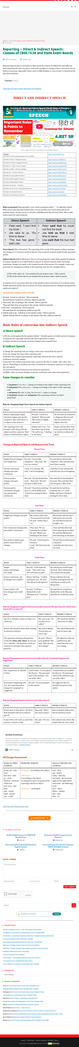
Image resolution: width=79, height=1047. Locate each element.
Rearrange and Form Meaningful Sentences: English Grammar (20, 846)
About (56, 1040)
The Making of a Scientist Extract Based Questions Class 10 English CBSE (24, 932)
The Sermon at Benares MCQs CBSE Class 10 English (18, 939)
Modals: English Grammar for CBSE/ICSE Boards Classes (20, 836)
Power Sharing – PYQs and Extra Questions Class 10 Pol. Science (21, 957)
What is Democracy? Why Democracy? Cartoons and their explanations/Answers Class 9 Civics (36, 1014)
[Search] (73, 905)
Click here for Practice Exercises (16, 806)
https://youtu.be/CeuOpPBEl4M (57, 182)
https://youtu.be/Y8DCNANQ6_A (57, 172)
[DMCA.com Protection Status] (54, 1043)
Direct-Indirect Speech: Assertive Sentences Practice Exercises (37, 1011)
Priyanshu (5, 989)
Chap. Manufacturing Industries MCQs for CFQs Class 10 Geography (22, 942)
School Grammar (9, 42)
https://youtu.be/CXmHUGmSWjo (57, 185)
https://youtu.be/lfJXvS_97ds (56, 154)
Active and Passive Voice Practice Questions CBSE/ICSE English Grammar (58, 846)
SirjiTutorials (32, 1043)
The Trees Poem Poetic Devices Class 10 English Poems (22, 985)
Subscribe (56, 914)
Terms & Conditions (41, 1040)
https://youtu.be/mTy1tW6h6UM (57, 166)
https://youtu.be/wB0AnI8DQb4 (57, 195)
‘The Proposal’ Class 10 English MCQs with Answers (17, 961)
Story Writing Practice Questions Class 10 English (25, 989)
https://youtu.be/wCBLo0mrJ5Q (57, 169)
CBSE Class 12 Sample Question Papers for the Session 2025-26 (21, 945)
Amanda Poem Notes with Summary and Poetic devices (23, 1004)
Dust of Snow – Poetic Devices (21, 1007)
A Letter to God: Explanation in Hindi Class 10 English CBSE (26, 1001)
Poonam (5, 1001)
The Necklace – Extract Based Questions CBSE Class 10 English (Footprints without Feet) (28, 936)
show (15, 80)
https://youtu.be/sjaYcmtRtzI (56, 192)
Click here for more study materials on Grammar (22, 89)
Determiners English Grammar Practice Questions (58, 836)
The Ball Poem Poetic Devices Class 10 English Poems (21, 995)
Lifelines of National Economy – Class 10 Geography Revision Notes (22, 929)
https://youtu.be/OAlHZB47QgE (57, 162)
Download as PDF (40, 818)
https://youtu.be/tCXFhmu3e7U (57, 175)
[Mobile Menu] (72, 6)
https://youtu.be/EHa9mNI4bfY (57, 179)
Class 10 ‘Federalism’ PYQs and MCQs (14, 954)
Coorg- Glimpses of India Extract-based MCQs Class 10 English (21, 964)
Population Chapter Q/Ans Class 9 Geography (16, 951)
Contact (23, 1040)
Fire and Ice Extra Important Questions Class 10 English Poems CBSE (29, 1020)
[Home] (3, 42)
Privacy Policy (30, 1040)
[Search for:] (74, 6)
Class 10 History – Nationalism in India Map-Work (24, 998)
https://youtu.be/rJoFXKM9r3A (57, 159)
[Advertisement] (39, 25)
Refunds (50, 1040)
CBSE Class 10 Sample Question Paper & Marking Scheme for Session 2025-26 (25, 948)
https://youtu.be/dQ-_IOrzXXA (56, 188)
